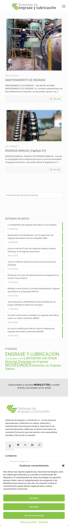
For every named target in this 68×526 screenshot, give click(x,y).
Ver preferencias (34, 515)
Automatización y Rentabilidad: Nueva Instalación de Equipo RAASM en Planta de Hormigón (32, 303)
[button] (63, 465)
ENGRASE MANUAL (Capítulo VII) (25, 150)
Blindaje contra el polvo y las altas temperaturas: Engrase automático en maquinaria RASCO (33, 290)
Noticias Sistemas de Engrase (26, 362)
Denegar (34, 506)
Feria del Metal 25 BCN (14, 359)
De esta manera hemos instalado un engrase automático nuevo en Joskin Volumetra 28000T (33, 316)
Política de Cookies (28, 522)
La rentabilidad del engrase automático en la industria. (32, 225)
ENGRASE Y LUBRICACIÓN (32, 354)
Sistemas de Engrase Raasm (33, 367)
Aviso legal (43, 522)
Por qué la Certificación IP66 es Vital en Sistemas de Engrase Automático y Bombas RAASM (31, 330)
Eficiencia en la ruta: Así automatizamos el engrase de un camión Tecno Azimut (33, 276)
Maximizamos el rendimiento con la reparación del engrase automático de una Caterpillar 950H (30, 236)
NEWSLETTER (42, 384)
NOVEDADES (18, 365)
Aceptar (34, 498)
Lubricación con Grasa (40, 358)
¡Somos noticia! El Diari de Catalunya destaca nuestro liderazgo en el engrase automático (32, 250)
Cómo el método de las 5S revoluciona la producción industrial (32, 263)
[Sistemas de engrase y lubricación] (34, 6)
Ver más (56, 99)
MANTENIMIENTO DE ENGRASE (25, 80)
